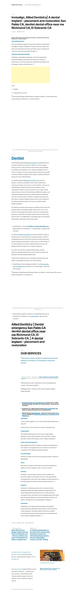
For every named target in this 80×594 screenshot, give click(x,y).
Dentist (18, 158)
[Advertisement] (31, 75)
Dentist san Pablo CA (33, 163)
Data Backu (21, 554)
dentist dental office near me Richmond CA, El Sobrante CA (40, 415)
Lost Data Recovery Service (47, 563)
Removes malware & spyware (50, 569)
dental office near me (29, 332)
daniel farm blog (17, 5)
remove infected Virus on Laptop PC (49, 568)
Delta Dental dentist (49, 408)
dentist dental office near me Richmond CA (33, 402)
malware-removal (18, 569)
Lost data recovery (16, 552)
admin (14, 31)
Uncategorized (30, 522)
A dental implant (34, 316)
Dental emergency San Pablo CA (29, 325)
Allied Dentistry (22, 324)
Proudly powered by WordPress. (26, 589)
